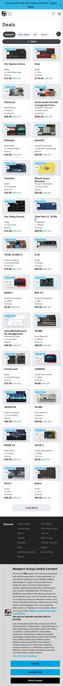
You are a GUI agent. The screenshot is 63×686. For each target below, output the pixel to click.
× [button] (60, 4)
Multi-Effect (9, 146)
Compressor (40, 222)
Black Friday (47, 538)
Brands (21, 556)
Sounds (21, 538)
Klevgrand (11, 186)
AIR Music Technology (46, 148)
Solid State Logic (14, 72)
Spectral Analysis (11, 412)
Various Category (11, 260)
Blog (20, 547)
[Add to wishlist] (26, 49)
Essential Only (35, 672)
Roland (40, 263)
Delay (6, 69)
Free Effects (46, 523)
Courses (45, 533)
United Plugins (13, 148)
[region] (31, 625)
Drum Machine (41, 336)
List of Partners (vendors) (25, 656)
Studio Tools (23, 528)
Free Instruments (26, 552)
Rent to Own (47, 552)
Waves (9, 110)
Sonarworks (12, 339)
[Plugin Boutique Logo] (4, 13)
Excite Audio (42, 110)
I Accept (35, 663)
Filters (33, 41)
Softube (40, 225)
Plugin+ (44, 547)
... (58, 33)
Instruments (24, 523)
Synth (37, 69)
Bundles (22, 542)
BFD (39, 301)
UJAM (9, 301)
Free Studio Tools (49, 528)
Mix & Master (10, 107)
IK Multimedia (13, 263)
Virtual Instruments (43, 146)
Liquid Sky (11, 225)
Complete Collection (43, 107)
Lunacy (10, 453)
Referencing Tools (12, 336)
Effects (21, 533)
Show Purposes (35, 680)
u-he (39, 72)
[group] (16, 63)
